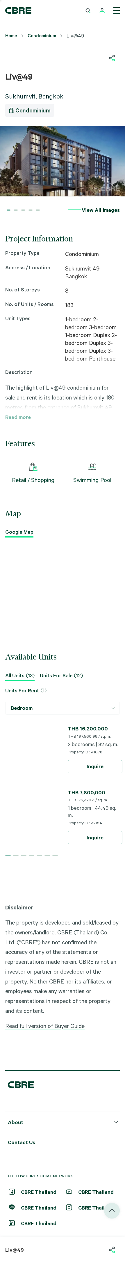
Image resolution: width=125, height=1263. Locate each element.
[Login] (102, 11)
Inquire (95, 766)
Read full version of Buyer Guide (45, 1025)
